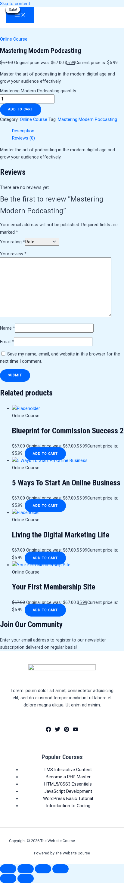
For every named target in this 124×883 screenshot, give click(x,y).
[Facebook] (48, 730)
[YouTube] (75, 730)
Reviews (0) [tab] (23, 138)
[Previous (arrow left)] (8, 878)
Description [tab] (23, 131)
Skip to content (15, 3)
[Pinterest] (66, 730)
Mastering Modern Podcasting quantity (38, 91)
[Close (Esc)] (60, 868)
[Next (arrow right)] (25, 878)
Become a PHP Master (68, 777)
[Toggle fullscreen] (25, 868)
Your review (13, 254)
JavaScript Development (68, 791)
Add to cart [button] (45, 454)
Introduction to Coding (68, 805)
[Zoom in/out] (8, 868)
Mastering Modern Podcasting (87, 119)
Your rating (12, 242)
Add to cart (20, 109)
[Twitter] (57, 730)
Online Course (13, 39)
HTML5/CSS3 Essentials (68, 784)
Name (7, 328)
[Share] (43, 868)
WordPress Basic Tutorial (68, 798)
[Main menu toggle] (20, 15)
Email (7, 341)
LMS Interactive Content (68, 769)
